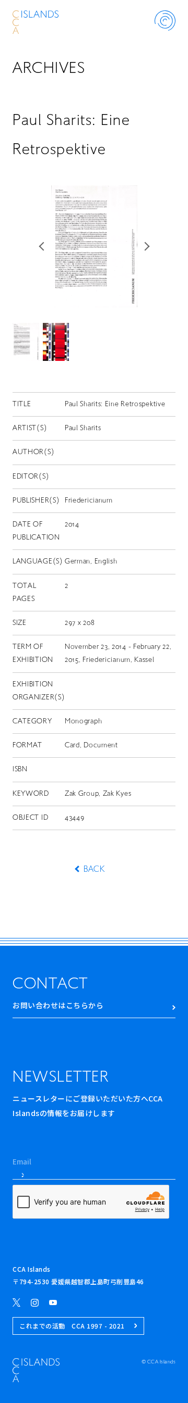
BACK (94, 870)
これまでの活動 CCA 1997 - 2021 (72, 1325)
